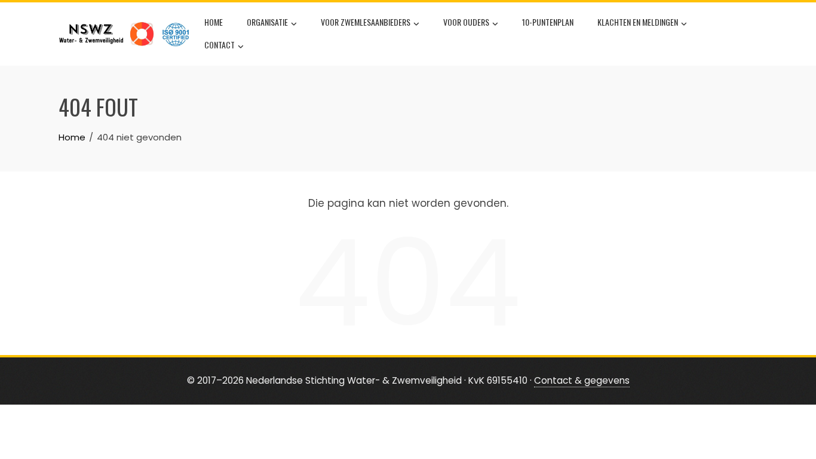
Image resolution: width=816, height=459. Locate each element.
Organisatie (267, 22)
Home (213, 22)
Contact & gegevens (582, 380)
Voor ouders (466, 22)
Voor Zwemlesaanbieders (365, 22)
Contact (219, 44)
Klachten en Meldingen (637, 22)
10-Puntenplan (547, 22)
